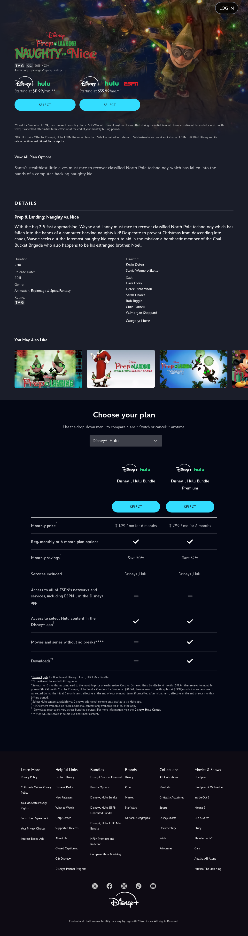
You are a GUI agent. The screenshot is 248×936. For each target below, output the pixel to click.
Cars (197, 848)
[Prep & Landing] (48, 369)
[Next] (239, 368)
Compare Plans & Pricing (105, 854)
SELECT (45, 105)
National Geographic (137, 818)
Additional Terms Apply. (49, 141)
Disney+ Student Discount (106, 777)
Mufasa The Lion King (207, 869)
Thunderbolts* (203, 838)
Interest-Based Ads (32, 838)
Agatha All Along (205, 858)
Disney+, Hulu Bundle (103, 797)
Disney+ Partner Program (70, 869)
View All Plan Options (33, 157)
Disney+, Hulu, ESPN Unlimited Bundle (103, 810)
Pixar (128, 787)
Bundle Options (99, 787)
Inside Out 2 (201, 797)
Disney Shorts (168, 818)
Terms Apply (40, 677)
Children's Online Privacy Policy (36, 790)
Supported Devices (66, 828)
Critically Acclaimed (172, 797)
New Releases (64, 797)
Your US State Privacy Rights (34, 805)
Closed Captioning (66, 848)
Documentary (168, 828)
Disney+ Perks (64, 787)
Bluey (197, 828)
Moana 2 (199, 807)
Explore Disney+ (65, 777)
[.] (95, 886)
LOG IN (226, 8)
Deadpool (200, 777)
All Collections (169, 777)
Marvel (129, 797)
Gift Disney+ (63, 858)
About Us (61, 838)
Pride (163, 838)
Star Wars (131, 807)
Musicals (165, 787)
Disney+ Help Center (147, 709)
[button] (71, 769)
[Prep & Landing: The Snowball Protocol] (193, 369)
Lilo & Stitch (201, 818)
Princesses (166, 848)
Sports (163, 807)
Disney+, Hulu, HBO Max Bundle (106, 826)
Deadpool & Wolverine (208, 787)
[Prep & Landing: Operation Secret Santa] (121, 369)
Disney (129, 777)
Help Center (63, 818)
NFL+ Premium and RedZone (102, 841)
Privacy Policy (29, 777)
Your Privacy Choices (33, 828)
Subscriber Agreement (34, 818)
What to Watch (64, 807)
